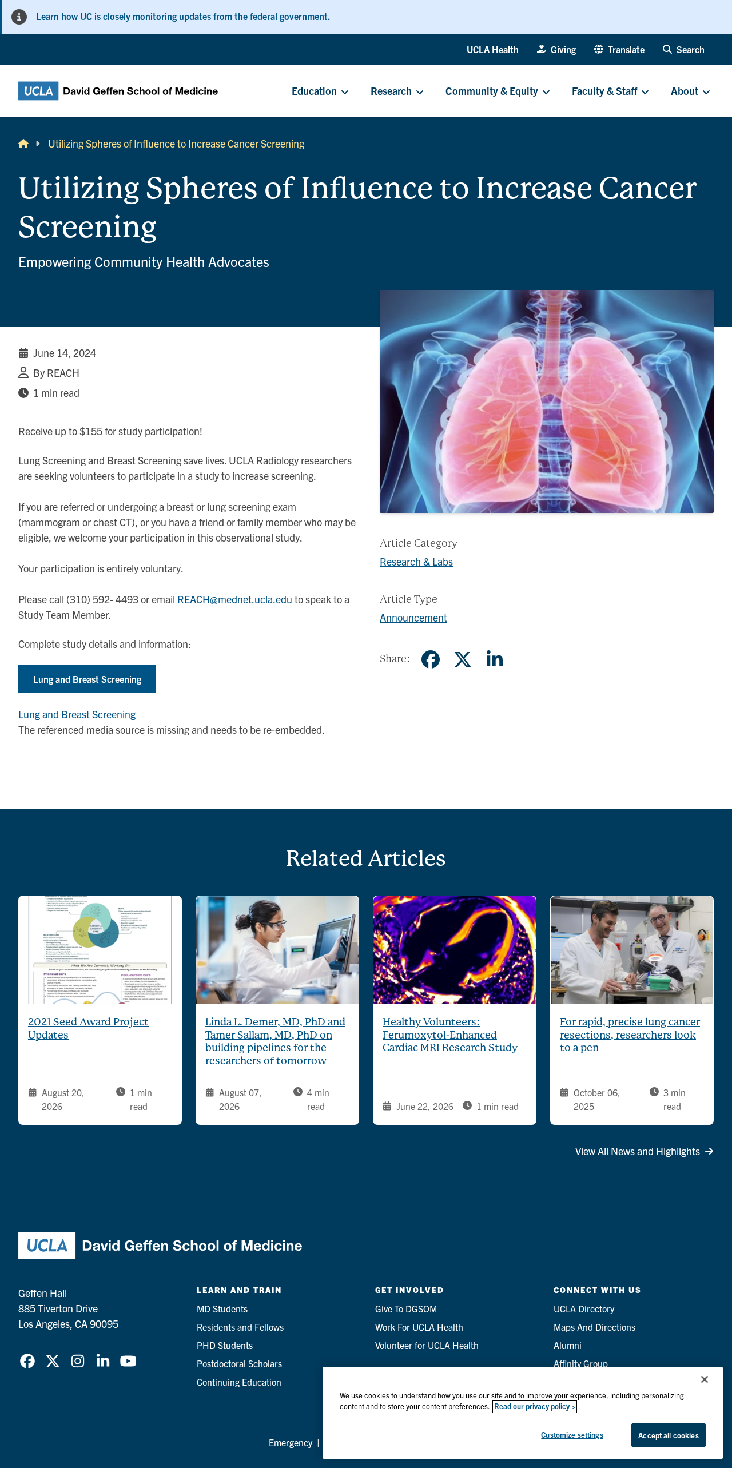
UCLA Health (493, 49)
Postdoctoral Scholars (239, 1363)
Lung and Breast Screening (87, 679)
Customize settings (572, 1434)
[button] (619, 49)
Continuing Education (239, 1381)
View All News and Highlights (637, 1150)
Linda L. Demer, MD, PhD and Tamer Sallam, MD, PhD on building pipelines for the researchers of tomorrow (275, 1041)
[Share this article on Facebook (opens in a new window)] (430, 659)
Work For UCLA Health (419, 1326)
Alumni (568, 1345)
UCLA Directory (584, 1308)
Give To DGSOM (406, 1308)
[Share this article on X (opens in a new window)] (462, 659)
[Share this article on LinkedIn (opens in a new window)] (494, 659)
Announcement (413, 617)
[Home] (23, 143)
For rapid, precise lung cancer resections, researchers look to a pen (630, 1034)
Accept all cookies (668, 1435)
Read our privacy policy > (534, 1406)
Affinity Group (581, 1363)
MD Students (222, 1308)
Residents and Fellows (240, 1326)
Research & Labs (416, 561)
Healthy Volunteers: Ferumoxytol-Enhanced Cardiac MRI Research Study (450, 1034)
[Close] (704, 1379)
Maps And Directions (594, 1326)
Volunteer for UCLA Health (427, 1345)
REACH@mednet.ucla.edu (234, 599)
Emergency (290, 1442)
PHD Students (225, 1345)
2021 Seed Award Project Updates (88, 1028)
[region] (523, 1413)
